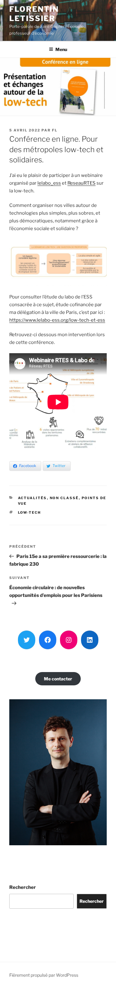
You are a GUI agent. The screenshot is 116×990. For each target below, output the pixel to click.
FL (55, 130)
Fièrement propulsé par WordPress (43, 975)
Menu (61, 49)
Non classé (64, 498)
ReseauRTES (81, 183)
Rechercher (22, 887)
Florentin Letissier (34, 14)
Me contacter (58, 678)
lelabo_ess (49, 183)
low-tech (29, 512)
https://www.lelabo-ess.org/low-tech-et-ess (57, 320)
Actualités (32, 498)
